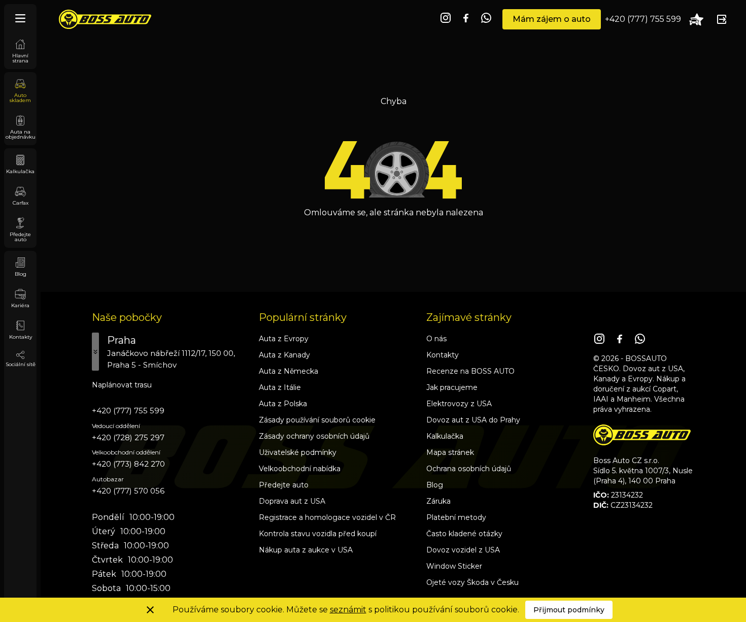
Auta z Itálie (280, 387)
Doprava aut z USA (292, 501)
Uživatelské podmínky (297, 452)
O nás (436, 338)
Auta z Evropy (284, 338)
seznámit (348, 609)
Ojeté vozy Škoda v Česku (472, 582)
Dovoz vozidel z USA (463, 549)
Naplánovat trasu (122, 384)
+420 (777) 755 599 (643, 19)
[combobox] (170, 352)
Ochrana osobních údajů (468, 468)
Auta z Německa (288, 371)
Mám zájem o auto (552, 19)
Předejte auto (284, 484)
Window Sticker (454, 566)
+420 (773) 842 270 (128, 464)
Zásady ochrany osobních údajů (314, 436)
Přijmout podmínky (568, 609)
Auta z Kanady (284, 354)
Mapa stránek (450, 452)
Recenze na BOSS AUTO (470, 371)
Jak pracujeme (452, 387)
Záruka (438, 501)
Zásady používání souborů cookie (317, 419)
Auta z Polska (283, 403)
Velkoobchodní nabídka (300, 468)
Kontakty (442, 354)
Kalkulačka (444, 436)
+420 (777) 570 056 (128, 491)
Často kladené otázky (464, 533)
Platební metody (456, 517)
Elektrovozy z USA (459, 403)
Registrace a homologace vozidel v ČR (327, 517)
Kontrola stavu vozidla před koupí (318, 533)
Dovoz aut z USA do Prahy (473, 419)
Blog (434, 484)
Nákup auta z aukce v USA (306, 549)
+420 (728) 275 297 (128, 437)
